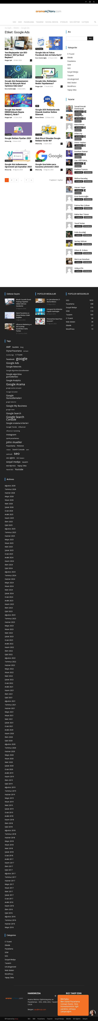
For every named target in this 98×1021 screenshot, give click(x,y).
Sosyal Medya (51, 22)
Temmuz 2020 (10, 748)
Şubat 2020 (9, 766)
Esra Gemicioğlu (41, 58)
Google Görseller (12, 392)
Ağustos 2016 (10, 916)
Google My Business (16, 405)
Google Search (13, 413)
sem (27, 450)
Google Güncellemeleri (14, 396)
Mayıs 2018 (9, 841)
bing (21, 347)
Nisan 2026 (9, 500)
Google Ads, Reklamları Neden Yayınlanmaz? (45, 82)
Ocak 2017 (9, 898)
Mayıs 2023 (9, 626)
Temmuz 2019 (10, 791)
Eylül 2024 (9, 568)
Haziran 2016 (10, 924)
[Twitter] (94, 2)
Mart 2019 (9, 805)
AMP (8, 347)
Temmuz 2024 (10, 575)
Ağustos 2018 (10, 830)
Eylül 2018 (9, 827)
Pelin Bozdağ (80, 232)
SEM (20, 22)
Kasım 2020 (9, 733)
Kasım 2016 (9, 906)
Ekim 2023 (9, 608)
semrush (9, 454)
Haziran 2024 (10, 579)
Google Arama (15, 384)
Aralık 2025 (9, 514)
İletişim (85, 22)
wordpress (11, 465)
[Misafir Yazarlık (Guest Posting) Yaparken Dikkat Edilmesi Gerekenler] (9, 302)
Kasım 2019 (9, 776)
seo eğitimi (10, 458)
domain (25, 351)
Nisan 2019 (9, 802)
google (21, 358)
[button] (95, 22)
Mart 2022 (9, 676)
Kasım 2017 (9, 863)
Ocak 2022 (9, 683)
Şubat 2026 (9, 507)
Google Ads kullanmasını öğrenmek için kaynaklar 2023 (18, 165)
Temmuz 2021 (10, 705)
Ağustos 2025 (10, 529)
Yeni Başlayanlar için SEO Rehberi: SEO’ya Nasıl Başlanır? (16, 55)
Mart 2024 (9, 590)
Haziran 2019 (10, 794)
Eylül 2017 (9, 870)
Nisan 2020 (9, 758)
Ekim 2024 (9, 565)
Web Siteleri (71, 83)
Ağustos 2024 (10, 572)
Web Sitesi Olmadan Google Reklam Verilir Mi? (47, 139)
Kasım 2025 (9, 518)
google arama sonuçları (14, 388)
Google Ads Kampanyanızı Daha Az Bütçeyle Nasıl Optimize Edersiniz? (16, 83)
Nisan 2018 (9, 845)
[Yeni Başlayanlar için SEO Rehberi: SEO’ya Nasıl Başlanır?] (18, 43)
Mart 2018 (9, 848)
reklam (8, 450)
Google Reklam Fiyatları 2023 (18, 138)
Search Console (18, 449)
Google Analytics (13, 380)
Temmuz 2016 (10, 920)
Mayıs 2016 (9, 927)
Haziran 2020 (10, 751)
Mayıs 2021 (9, 712)
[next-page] (31, 180)
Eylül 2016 (9, 913)
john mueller (14, 442)
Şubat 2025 (9, 550)
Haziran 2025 (10, 536)
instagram (11, 434)
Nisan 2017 (9, 888)
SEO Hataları (20, 458)
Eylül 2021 (9, 697)
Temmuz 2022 (10, 661)
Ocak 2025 (9, 554)
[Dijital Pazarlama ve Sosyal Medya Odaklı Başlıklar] (9, 315)
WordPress (71, 86)
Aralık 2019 (9, 773)
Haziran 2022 (10, 665)
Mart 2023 (9, 633)
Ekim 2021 (9, 694)
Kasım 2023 (9, 604)
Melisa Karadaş (80, 178)
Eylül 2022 (9, 654)
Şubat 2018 (9, 852)
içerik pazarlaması (12, 438)
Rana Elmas (39, 117)
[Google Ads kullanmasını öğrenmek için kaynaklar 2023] (18, 155)
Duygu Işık (8, 60)
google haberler (11, 402)
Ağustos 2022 (10, 658)
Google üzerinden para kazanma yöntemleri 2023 (47, 165)
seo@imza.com (40, 1009)
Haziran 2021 (10, 708)
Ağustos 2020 (10, 744)
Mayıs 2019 (9, 798)
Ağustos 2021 (10, 701)
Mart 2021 (9, 719)
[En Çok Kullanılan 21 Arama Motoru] (40, 301)
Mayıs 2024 (9, 582)
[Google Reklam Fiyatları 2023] (18, 129)
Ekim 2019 (9, 780)
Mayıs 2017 (9, 884)
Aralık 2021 (9, 687)
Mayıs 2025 (9, 539)
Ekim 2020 (9, 737)
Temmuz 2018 (10, 834)
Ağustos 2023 (10, 615)
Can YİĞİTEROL (80, 160)
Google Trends (11, 427)
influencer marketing (13, 431)
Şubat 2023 (9, 636)
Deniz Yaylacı (80, 142)
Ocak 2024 (9, 597)
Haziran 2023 (10, 622)
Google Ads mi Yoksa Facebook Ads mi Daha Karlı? (48, 53)
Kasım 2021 (9, 690)
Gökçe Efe (78, 268)
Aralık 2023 (9, 600)
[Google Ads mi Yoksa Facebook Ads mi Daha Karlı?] (49, 43)
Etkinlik (64, 22)
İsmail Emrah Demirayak (80, 107)
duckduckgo (10, 355)
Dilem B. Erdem (81, 250)
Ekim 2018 (9, 823)
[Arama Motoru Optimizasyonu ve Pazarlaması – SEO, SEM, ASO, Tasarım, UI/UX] (49, 11)
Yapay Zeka (71, 90)
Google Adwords (13, 366)
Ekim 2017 (9, 866)
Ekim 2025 (9, 521)
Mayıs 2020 (9, 755)
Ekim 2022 (9, 651)
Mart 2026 (9, 503)
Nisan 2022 (9, 672)
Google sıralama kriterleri (17, 423)
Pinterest (20, 446)
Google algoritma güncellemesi (14, 375)
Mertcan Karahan (81, 259)
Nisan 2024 (9, 586)
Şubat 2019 (9, 809)
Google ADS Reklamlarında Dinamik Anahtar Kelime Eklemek (47, 112)
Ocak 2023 (9, 640)
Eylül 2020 (9, 740)
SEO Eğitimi (75, 22)
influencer (22, 427)
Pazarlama (29, 22)
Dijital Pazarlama (14, 351)
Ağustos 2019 (10, 787)
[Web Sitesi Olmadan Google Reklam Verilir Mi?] (49, 129)
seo (17, 453)
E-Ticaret (8, 77)
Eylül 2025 (9, 525)
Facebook (10, 359)
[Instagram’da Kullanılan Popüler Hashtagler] (40, 311)
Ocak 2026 (9, 511)
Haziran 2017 (10, 881)
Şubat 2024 (9, 593)
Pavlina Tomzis (81, 169)
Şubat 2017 (9, 895)
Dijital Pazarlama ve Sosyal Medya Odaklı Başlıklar (23, 315)
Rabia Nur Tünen (81, 214)
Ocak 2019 (9, 812)
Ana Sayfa (8, 28)
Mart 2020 (9, 762)
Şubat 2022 (9, 679)
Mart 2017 (9, 891)
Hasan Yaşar (79, 187)
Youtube (19, 469)
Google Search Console (15, 418)
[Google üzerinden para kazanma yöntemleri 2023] (49, 155)
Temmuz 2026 (10, 489)
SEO (14, 22)
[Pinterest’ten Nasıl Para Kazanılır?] (40, 321)
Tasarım (39, 22)
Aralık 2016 (9, 902)
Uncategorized (73, 79)
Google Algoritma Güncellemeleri (17, 370)
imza (16, 1019)
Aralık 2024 (9, 557)
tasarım (25, 462)
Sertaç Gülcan (80, 241)
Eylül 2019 (9, 784)
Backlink (15, 347)
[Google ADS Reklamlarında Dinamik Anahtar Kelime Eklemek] (49, 100)
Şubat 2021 (9, 723)
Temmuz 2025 (10, 532)
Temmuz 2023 (10, 618)
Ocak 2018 (9, 855)
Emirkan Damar (81, 151)
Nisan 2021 (9, 715)
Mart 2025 (9, 547)
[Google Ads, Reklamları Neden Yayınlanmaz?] (49, 72)
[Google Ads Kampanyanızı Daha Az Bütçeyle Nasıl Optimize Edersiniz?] (18, 72)
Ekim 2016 (9, 909)
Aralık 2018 (9, 816)
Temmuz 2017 (10, 877)
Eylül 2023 (9, 611)
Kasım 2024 (9, 561)
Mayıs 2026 (9, 496)
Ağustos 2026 (10, 486)
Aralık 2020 (9, 730)
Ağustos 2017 (10, 873)
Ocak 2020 (9, 769)
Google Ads (12, 363)
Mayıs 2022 (9, 669)
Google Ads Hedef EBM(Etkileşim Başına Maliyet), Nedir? (14, 112)
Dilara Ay (8, 141)
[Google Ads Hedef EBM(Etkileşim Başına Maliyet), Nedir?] (18, 100)
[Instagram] (90, 2)
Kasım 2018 (9, 819)
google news (10, 409)
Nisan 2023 (9, 629)
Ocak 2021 (9, 726)
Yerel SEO (9, 470)
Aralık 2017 (9, 859)
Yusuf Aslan (79, 223)
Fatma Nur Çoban (82, 205)
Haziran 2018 (10, 837)
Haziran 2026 (10, 493)
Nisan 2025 (9, 543)
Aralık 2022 (9, 644)
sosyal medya (13, 461)
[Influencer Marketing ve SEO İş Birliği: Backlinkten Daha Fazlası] (9, 326)
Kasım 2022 (9, 647)
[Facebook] (86, 2)
